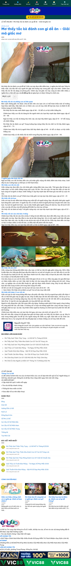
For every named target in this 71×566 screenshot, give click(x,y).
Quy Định (58, 538)
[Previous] (3, 496)
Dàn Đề (4, 405)
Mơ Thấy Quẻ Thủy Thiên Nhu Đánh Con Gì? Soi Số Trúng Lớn (26, 341)
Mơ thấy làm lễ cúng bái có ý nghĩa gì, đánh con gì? (35, 498)
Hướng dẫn (17, 3)
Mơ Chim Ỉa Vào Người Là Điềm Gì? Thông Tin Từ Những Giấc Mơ (27, 361)
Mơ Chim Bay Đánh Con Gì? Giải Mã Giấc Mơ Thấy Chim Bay (26, 357)
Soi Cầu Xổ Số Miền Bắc (9, 422)
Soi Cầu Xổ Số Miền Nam (10, 425)
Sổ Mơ (16, 543)
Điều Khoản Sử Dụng (31, 538)
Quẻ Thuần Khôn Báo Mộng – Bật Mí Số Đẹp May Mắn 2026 (26, 351)
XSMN (45, 3)
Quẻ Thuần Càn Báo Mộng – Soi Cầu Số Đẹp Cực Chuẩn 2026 (26, 354)
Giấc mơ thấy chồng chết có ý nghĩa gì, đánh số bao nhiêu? (11, 499)
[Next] (67, 496)
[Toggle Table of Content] (14, 96)
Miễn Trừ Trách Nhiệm (47, 538)
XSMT (54, 3)
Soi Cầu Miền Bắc (36, 543)
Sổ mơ (28, 3)
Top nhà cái (65, 3)
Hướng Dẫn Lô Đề (7, 408)
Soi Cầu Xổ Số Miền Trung (10, 429)
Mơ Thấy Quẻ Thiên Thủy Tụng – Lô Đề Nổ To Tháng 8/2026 (26, 338)
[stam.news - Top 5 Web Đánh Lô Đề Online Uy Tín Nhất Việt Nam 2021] (35, 11)
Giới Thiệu (4, 538)
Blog (3, 401)
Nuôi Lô (4, 412)
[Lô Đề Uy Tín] (35, 523)
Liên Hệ (65, 538)
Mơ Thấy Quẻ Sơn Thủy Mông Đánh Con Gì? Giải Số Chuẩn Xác (27, 345)
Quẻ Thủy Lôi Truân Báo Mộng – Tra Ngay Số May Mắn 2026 (26, 348)
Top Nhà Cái (5, 436)
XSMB (37, 3)
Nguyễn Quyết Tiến (20, 39)
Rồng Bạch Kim (6, 415)
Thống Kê (4, 432)
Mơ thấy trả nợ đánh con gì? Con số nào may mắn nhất (31, 290)
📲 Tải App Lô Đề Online (35, 17)
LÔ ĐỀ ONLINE (6, 22)
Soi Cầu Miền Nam (50, 543)
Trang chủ (5, 3)
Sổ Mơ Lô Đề (5, 26)
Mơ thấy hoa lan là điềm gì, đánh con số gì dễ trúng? (58, 499)
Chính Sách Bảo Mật (15, 538)
